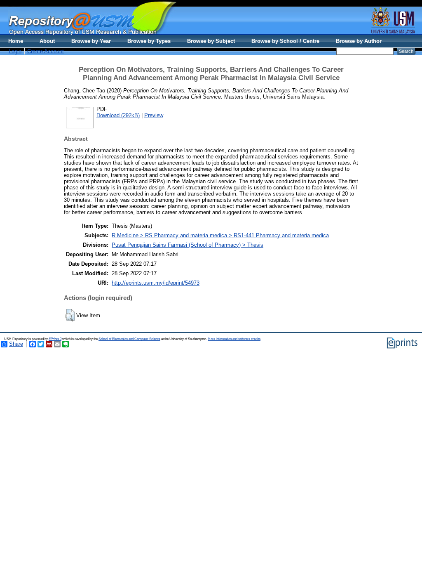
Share (16, 344)
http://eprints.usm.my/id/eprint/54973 (155, 283)
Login (15, 51)
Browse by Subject (211, 41)
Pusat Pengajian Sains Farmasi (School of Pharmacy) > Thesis (187, 245)
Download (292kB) (118, 115)
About (47, 41)
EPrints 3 (55, 339)
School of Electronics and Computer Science (129, 339)
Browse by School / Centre (285, 41)
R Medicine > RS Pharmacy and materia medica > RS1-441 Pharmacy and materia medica (220, 235)
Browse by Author (359, 41)
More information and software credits (234, 339)
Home (15, 41)
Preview (153, 115)
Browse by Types (149, 41)
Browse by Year (91, 41)
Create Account (45, 51)
